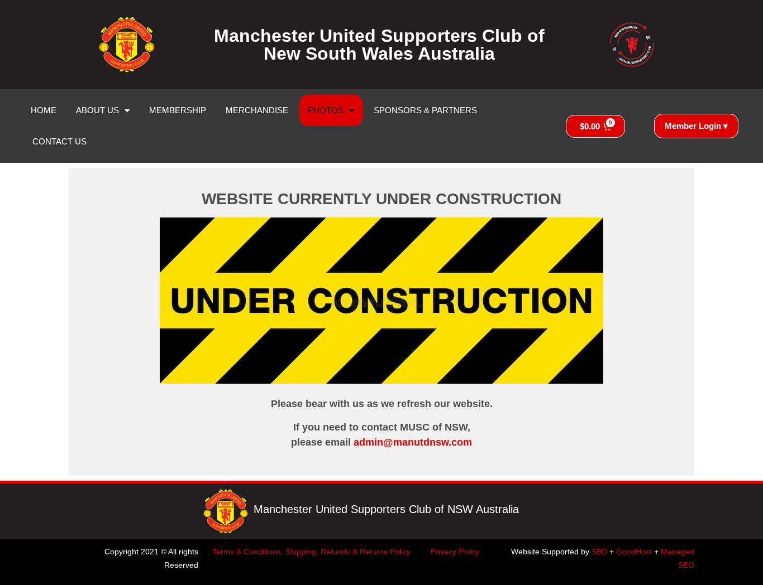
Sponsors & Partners (425, 110)
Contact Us (59, 141)
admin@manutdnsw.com (413, 442)
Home (43, 110)
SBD (599, 551)
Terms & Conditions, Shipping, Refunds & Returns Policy (311, 551)
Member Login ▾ (696, 125)
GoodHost (634, 551)
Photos (326, 110)
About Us (97, 110)
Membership (177, 110)
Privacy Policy (455, 551)
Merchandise (257, 110)
